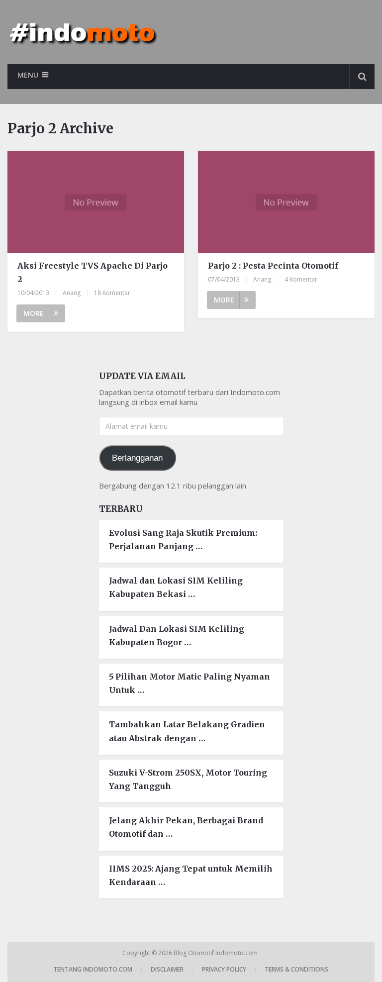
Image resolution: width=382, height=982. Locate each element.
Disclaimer (167, 969)
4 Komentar (301, 279)
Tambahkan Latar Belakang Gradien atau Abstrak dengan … (187, 731)
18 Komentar (112, 293)
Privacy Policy (224, 969)
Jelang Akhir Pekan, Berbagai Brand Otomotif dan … (186, 827)
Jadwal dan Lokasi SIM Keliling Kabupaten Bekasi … (176, 587)
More (33, 313)
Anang (72, 293)
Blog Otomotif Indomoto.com (216, 953)
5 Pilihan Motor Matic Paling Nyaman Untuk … (189, 683)
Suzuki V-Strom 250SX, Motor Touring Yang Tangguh (188, 779)
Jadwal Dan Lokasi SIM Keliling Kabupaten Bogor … (176, 635)
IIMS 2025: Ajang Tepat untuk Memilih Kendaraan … (191, 875)
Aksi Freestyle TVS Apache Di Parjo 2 (92, 272)
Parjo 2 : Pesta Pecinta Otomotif (273, 266)
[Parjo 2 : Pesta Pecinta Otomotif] (286, 202)
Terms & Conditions (296, 969)
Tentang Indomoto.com (92, 969)
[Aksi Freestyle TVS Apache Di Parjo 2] (95, 202)
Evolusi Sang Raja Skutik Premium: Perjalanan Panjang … (183, 539)
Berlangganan (137, 458)
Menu (27, 75)
